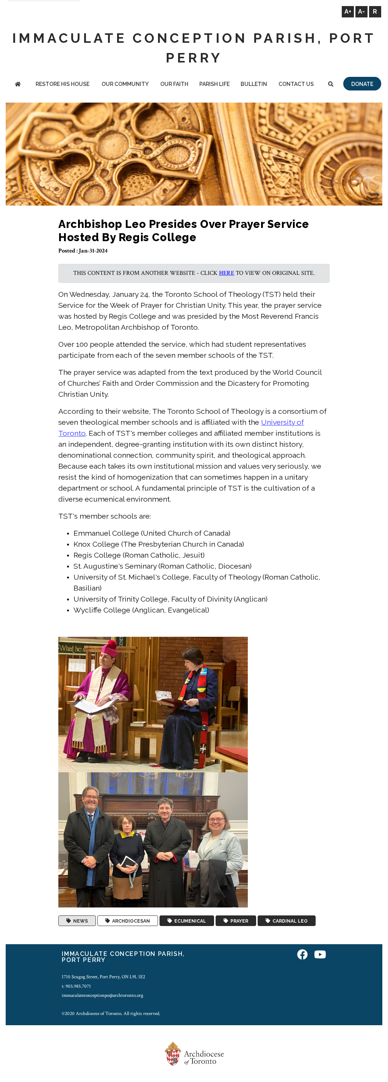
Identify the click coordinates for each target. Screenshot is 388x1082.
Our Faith (174, 84)
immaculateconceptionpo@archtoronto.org (102, 995)
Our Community (125, 84)
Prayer (238, 920)
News (79, 920)
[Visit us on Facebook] (302, 955)
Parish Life (214, 84)
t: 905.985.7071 (76, 986)
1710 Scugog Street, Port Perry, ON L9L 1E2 (103, 977)
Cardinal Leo (289, 920)
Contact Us (296, 84)
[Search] (331, 84)
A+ (347, 11)
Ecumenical (189, 920)
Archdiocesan (130, 920)
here (226, 273)
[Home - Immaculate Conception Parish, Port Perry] (18, 84)
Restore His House (62, 84)
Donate (362, 84)
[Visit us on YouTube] (320, 955)
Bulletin (254, 84)
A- (361, 11)
